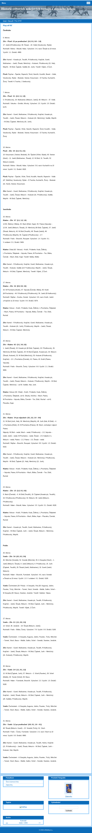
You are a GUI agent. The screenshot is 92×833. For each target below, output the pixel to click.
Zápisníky (9, 785)
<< (7, 823)
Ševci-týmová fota (12, 782)
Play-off (10, 21)
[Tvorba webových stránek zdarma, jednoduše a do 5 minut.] (52, 830)
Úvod (4, 21)
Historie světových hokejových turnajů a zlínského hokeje (38, 8)
